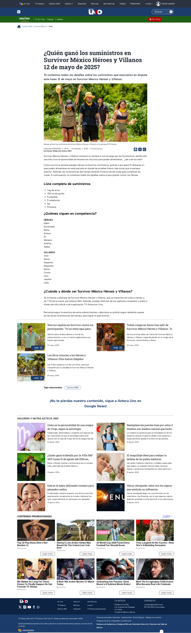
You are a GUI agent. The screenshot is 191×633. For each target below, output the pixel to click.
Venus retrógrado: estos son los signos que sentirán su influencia (149, 487)
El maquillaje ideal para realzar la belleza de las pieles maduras (147, 457)
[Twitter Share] (140, 149)
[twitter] (20, 608)
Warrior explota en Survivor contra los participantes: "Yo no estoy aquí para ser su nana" (70, 327)
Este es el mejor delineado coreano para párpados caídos (70, 487)
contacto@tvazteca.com (153, 605)
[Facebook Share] (135, 149)
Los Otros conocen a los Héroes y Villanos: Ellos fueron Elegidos (66, 357)
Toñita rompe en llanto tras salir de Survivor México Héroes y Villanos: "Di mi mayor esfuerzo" (150, 327)
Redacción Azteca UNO (62, 151)
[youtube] (29, 608)
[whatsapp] (38, 607)
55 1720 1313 (149, 607)
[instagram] (24, 608)
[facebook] (34, 608)
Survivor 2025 (72, 388)
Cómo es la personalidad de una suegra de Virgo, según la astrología (70, 427)
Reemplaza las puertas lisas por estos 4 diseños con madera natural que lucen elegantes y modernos (150, 427)
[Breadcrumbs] (20, 26)
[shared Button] (144, 149)
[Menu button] (28, 12)
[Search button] (171, 11)
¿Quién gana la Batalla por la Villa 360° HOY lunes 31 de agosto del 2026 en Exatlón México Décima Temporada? (70, 457)
